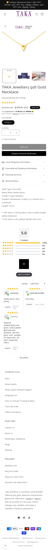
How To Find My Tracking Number (20, 401)
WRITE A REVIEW (24, 274)
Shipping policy (32, 542)
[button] (5, 14)
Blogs (7, 444)
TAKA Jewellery (14, 538)
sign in (38, 498)
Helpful (7, 307)
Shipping (15, 114)
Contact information (25, 546)
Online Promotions (13, 412)
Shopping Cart (11, 395)
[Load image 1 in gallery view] (9, 76)
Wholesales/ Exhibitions (15, 439)
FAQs (7, 378)
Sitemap (8, 450)
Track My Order (11, 406)
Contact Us (10, 427)
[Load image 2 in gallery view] (24, 76)
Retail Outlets (11, 384)
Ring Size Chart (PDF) (14, 477)
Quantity (5, 128)
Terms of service (18, 542)
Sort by (24, 284)
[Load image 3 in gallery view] (38, 76)
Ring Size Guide (11, 471)
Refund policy (28, 538)
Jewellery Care (11, 465)
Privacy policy (40, 538)
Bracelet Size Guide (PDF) (16, 482)
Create (28, 498)
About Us (9, 433)
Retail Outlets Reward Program (18, 390)
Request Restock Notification (24, 153)
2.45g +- (9, 123)
